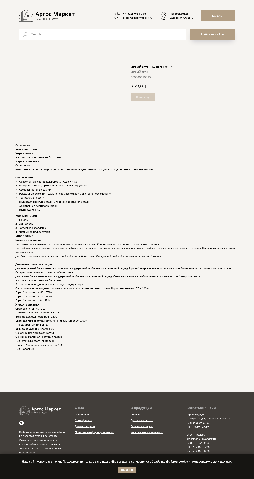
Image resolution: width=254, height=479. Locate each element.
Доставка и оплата (142, 420)
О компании (82, 414)
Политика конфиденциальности (94, 432)
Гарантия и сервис (142, 426)
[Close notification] (251, 457)
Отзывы (135, 414)
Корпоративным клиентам (147, 432)
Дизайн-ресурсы (85, 426)
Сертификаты (83, 420)
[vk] (21, 423)
